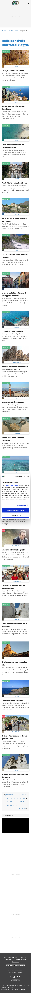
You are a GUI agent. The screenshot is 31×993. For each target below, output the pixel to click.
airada (16, 770)
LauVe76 (17, 696)
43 (19, 795)
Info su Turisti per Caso (10, 957)
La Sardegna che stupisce (12, 700)
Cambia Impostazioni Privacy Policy (15, 965)
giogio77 (17, 140)
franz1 (16, 66)
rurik (17, 398)
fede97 (17, 179)
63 (11, 805)
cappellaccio (17, 102)
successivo (22, 808)
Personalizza (14, 515)
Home (4, 31)
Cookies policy (9, 959)
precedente (9, 795)
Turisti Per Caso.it (16, 545)
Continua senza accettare (22, 476)
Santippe (16, 658)
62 (8, 805)
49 (14, 798)
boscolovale (17, 433)
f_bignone (16, 472)
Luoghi (10, 31)
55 (8, 802)
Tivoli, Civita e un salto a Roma (14, 183)
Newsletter (15, 962)
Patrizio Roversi (17, 581)
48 (11, 798)
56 (11, 802)
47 (8, 798)
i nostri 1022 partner (12, 485)
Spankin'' (16, 327)
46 (4, 798)
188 (16, 805)
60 (24, 802)
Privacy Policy (23, 957)
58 (17, 802)
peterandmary (16, 362)
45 (26, 795)
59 (21, 802)
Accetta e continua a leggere (15, 510)
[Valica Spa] (15, 980)
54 (4, 802)
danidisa (17, 289)
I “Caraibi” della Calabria (12, 331)
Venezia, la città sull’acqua (13, 402)
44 (23, 795)
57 (14, 802)
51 (21, 798)
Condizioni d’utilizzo (20, 959)
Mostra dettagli (21, 505)
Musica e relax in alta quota (13, 550)
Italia (17, 31)
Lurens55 (16, 214)
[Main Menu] (3, 3)
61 (4, 805)
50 (17, 798)
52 (24, 798)
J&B (17, 250)
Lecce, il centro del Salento (13, 71)
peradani (16, 619)
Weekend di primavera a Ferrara (15, 367)
